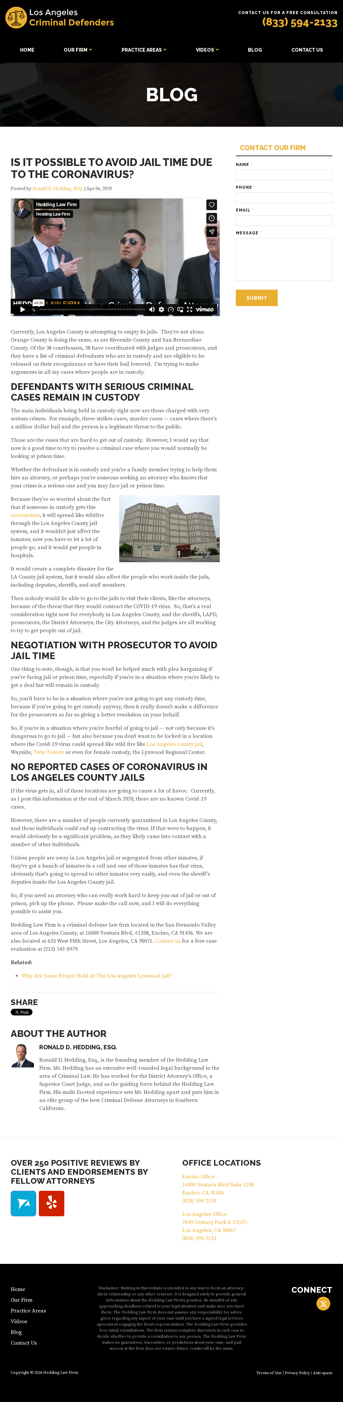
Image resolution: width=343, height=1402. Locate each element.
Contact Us (307, 50)
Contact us (168, 941)
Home (27, 50)
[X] (323, 1304)
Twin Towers (48, 752)
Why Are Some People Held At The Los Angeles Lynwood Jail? (96, 976)
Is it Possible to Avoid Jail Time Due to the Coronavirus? (111, 168)
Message (249, 233)
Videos (205, 50)
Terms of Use (269, 1373)
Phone (245, 187)
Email (245, 210)
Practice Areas (142, 50)
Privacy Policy (297, 1373)
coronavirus (25, 515)
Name (244, 164)
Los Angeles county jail (174, 744)
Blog (255, 50)
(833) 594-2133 (300, 21)
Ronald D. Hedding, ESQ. (57, 189)
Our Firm (75, 50)
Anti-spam (322, 1373)
